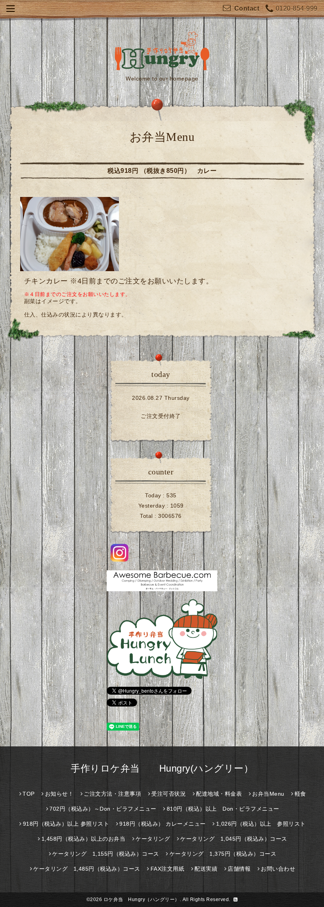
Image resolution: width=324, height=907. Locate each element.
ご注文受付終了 (161, 416)
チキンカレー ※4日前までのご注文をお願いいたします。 (118, 281)
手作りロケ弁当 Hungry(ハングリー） (162, 768)
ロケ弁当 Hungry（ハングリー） (142, 899)
